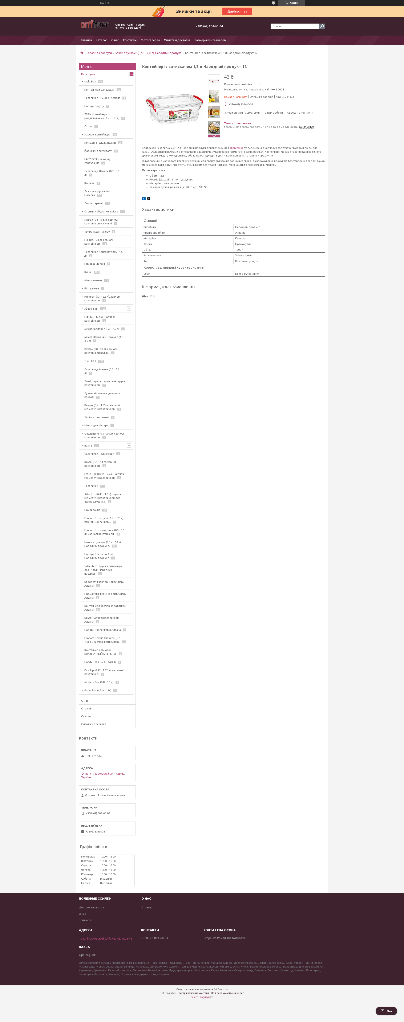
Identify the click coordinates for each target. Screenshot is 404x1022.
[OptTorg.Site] (94, 26)
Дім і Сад (90, 360)
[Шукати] (322, 26)
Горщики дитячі (94, 263)
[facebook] (144, 199)
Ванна (88, 445)
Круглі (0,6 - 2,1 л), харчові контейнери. (100, 463)
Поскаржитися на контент (193, 993)
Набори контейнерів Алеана (102, 629)
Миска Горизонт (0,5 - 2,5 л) (101, 328)
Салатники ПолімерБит (99, 453)
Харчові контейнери (97, 134)
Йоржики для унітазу (98, 150)
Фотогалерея (150, 40)
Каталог (101, 40)
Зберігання (91, 308)
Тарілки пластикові (96, 417)
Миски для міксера (96, 425)
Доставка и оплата (91, 907)
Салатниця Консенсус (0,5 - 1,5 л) (103, 253)
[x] (148, 199)
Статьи (86, 716)
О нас (115, 40)
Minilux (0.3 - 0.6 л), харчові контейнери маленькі (101, 221)
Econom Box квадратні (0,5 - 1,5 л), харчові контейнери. (104, 532)
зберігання (236, 147)
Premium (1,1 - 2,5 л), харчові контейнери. (102, 298)
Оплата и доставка (177, 40)
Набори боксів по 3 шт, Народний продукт (99, 556)
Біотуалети (91, 288)
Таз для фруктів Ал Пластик (97, 193)
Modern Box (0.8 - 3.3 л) (98, 682)
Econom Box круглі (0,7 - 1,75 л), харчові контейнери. (104, 520)
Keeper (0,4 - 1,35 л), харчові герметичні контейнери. (102, 407)
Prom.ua (223, 989)
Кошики (89, 183)
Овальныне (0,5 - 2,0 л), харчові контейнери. (104, 435)
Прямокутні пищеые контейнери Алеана (105, 595)
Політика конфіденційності (228, 993)
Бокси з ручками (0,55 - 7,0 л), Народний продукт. (148, 53)
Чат (389, 1011)
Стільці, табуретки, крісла (101, 211)
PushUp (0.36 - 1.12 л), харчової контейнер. (104, 672)
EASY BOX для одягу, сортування (97, 161)
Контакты (130, 40)
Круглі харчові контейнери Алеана (101, 619)
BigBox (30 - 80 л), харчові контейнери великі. (100, 350)
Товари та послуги (99, 53)
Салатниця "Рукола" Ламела (102, 97)
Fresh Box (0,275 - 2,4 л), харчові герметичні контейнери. (104, 475)
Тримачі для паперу (97, 231)
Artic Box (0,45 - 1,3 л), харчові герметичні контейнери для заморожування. (103, 498)
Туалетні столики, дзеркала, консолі (102, 395)
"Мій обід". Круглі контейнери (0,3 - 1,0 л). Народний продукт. (103, 570)
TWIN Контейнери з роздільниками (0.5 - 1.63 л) (101, 116)
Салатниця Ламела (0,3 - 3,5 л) (102, 173)
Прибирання (92, 509)
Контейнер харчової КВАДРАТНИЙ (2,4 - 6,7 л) (100, 651)
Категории (88, 74)
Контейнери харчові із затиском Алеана (105, 607)
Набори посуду (94, 106)
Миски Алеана (93, 280)
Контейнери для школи (99, 89)
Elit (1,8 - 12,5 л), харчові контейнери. (99, 318)
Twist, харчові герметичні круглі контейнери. (104, 383)
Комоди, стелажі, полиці (100, 142)
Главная (86, 40)
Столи (88, 126)
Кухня (88, 271)
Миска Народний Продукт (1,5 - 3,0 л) (104, 338)
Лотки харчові (93, 203)
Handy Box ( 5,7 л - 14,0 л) (100, 661)
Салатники (91, 485)
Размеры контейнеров (210, 40)
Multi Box (90, 81)
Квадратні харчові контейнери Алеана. (104, 583)
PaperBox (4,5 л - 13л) (97, 690)
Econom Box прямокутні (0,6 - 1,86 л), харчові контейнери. (103, 639)
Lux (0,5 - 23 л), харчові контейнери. (98, 241)
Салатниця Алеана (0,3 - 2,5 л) (101, 371)
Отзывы (86, 708)
